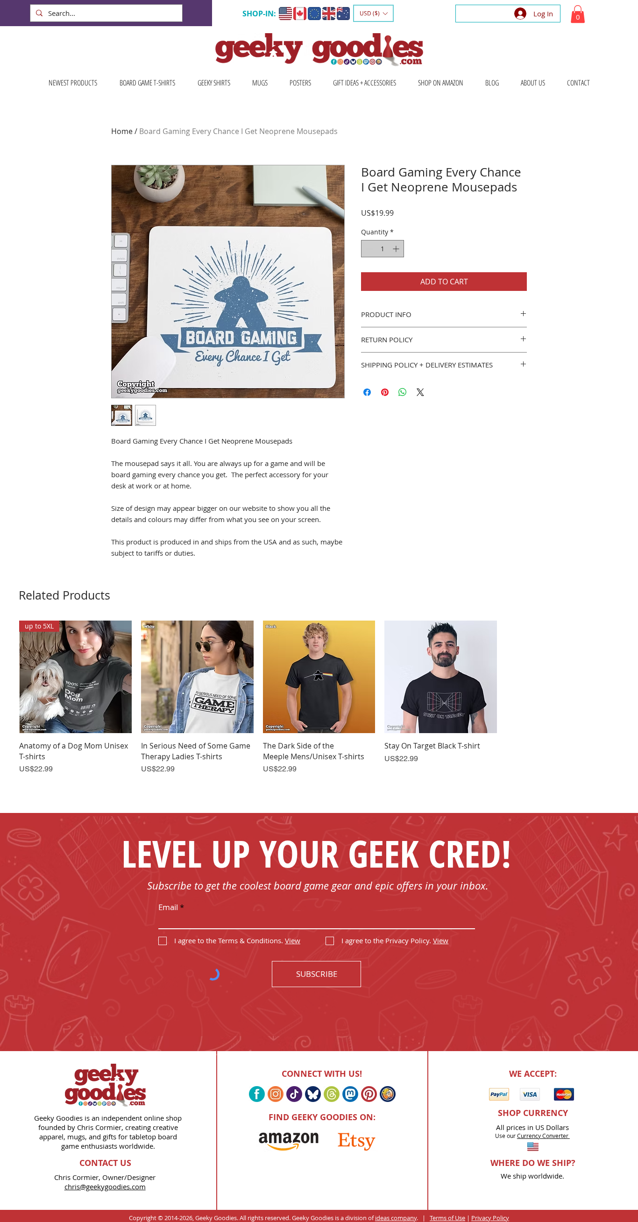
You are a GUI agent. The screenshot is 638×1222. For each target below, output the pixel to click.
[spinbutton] (382, 248)
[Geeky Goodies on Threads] (332, 1094)
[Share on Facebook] (367, 392)
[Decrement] (368, 248)
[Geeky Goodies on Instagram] (276, 1094)
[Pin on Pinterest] (384, 392)
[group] (319, 709)
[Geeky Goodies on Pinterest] (369, 1094)
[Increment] (397, 248)
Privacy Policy (490, 1218)
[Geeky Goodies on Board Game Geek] (388, 1094)
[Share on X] (420, 392)
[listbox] (373, 13)
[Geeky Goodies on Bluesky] (313, 1094)
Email (168, 907)
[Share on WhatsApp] (402, 392)
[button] (373, 13)
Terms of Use (447, 1218)
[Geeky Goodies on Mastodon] (350, 1094)
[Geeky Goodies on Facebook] (257, 1094)
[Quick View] (197, 677)
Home (122, 131)
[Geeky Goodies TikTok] (294, 1094)
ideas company (396, 1218)
